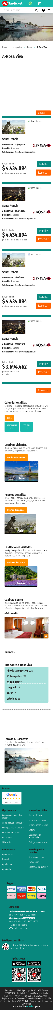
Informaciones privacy (38, 820)
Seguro (32, 830)
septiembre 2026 (12, 426)
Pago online (34, 862)
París (17, 152)
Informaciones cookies (38, 825)
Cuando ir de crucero (11, 832)
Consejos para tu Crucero (13, 827)
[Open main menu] (49, 10)
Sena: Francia (10, 139)
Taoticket (30, 1006)
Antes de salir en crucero (13, 822)
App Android (7, 869)
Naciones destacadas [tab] (16, 562)
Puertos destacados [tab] (15, 510)
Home (4, 47)
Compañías (17, 47)
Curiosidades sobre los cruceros (12, 816)
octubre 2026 (26, 426)
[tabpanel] (26, 427)
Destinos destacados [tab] (16, 457)
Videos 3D (6, 842)
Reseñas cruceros (36, 857)
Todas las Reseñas (12, 802)
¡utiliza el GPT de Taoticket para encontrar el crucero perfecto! (29, 946)
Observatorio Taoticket (38, 867)
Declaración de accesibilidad (35, 836)
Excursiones (7, 837)
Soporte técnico (35, 815)
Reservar (43, 172)
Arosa (29, 47)
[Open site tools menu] (49, 3)
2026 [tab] (9, 418)
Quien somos (7, 854)
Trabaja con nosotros (38, 842)
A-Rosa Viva (7, 144)
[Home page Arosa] (42, 144)
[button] (45, 628)
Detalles (43, 164)
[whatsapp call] (30, 3)
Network (5, 859)
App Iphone (7, 864)
